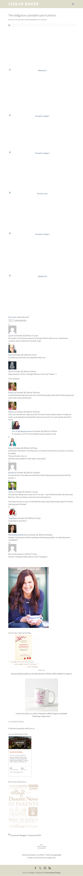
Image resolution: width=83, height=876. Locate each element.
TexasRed (12, 518)
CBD (54, 674)
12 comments (42, 19)
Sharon (11, 392)
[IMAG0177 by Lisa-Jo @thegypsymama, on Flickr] (41, 90)
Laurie (10, 335)
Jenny (10, 492)
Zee (9, 371)
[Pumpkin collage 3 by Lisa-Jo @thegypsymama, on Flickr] (41, 251)
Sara (10, 355)
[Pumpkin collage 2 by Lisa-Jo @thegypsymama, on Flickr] (41, 170)
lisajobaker (63, 713)
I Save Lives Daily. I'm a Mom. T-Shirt (36, 855)
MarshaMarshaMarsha (17, 535)
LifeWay (59, 674)
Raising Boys (33, 19)
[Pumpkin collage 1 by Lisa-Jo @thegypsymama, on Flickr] (41, 131)
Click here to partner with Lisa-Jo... (21, 728)
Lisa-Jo (12, 19)
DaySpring (21, 674)
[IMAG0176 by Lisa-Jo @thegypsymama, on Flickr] (41, 294)
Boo (10, 448)
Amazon (14, 674)
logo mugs (41, 716)
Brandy (11, 472)
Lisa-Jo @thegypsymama (21, 431)
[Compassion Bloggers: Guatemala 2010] (24, 835)
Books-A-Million (45, 674)
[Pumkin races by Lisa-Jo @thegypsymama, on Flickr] (41, 211)
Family (27, 19)
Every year (12, 317)
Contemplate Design (52, 872)
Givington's (67, 674)
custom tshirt (39, 857)
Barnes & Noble (32, 674)
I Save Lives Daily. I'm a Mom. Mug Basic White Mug (36, 713)
